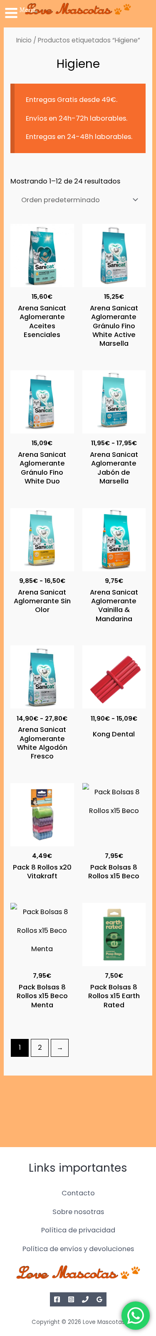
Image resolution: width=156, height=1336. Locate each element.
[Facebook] (57, 1299)
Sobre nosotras (78, 1212)
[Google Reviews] (99, 1299)
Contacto (78, 1193)
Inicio (24, 40)
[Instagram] (71, 1299)
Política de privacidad (78, 1230)
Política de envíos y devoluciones (78, 1249)
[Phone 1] (85, 1299)
